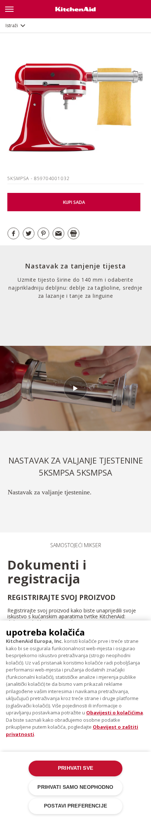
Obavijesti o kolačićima (114, 712)
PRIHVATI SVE (75, 768)
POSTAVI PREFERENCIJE (75, 806)
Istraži (11, 25)
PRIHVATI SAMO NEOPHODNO (75, 787)
